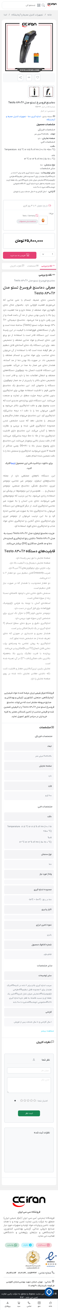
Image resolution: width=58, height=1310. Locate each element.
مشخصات (31, 266)
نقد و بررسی (47, 266)
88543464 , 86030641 (27, 1273)
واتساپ (10, 1245)
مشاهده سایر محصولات (27, 221)
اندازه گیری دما (34, 116)
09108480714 (11, 1273)
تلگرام (26, 1245)
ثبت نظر (29, 1113)
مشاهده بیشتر (47, 1031)
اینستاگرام (42, 1245)
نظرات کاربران (16, 266)
